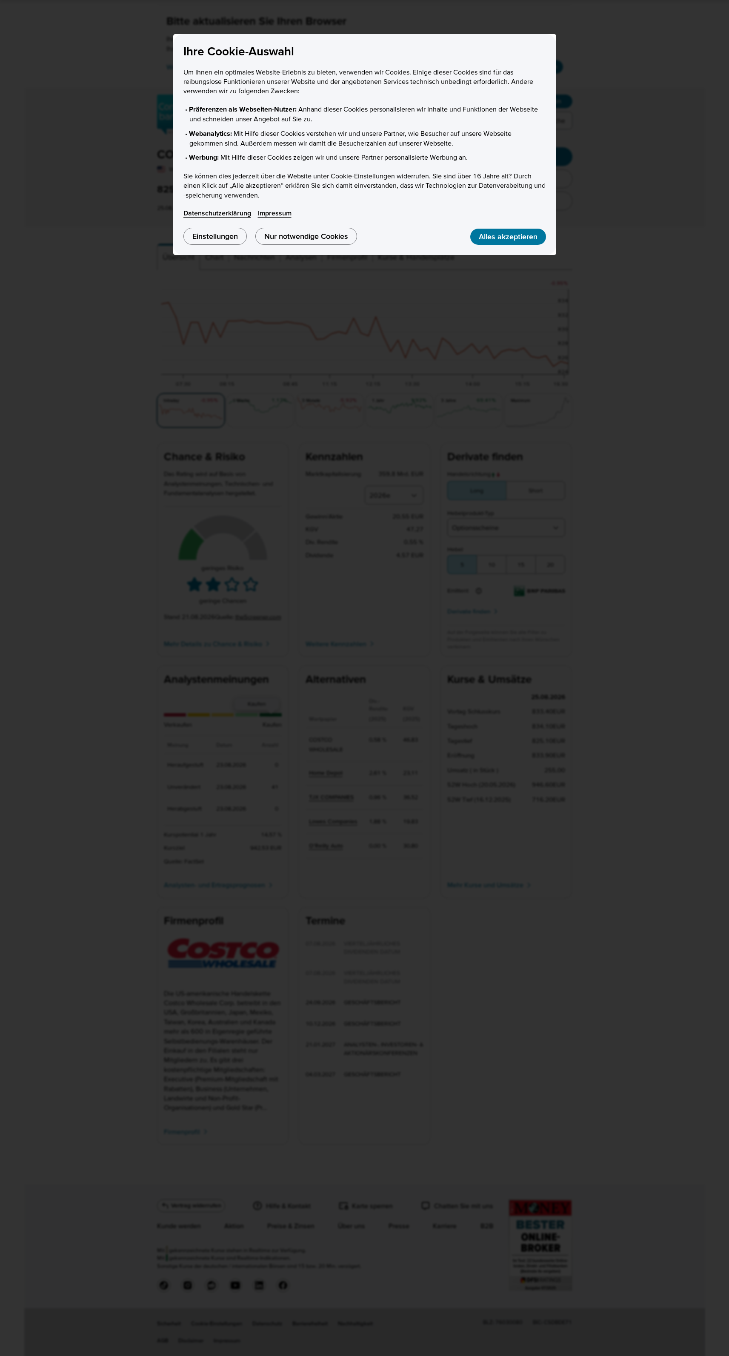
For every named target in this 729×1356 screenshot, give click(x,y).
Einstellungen (215, 236)
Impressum (275, 213)
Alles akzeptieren (508, 236)
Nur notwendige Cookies (306, 236)
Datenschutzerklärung (217, 213)
